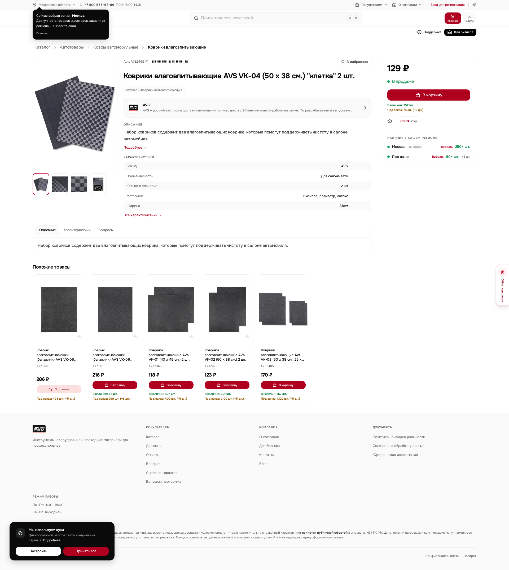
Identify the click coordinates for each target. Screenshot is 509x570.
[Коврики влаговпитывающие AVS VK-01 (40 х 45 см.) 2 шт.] (171, 309)
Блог (263, 463)
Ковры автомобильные (115, 47)
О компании (407, 5)
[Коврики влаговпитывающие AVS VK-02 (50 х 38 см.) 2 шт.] (227, 309)
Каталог (42, 47)
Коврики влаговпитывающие (177, 47)
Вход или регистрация (448, 5)
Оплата (152, 454)
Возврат (153, 463)
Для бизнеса (463, 32)
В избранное (357, 61)
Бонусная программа (163, 481)
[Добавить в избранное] (78, 281)
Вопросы (105, 230)
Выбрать (447, 147)
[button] (170, 62)
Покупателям (371, 5)
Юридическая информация (395, 454)
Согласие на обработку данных (398, 445)
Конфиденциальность (442, 556)
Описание (47, 230)
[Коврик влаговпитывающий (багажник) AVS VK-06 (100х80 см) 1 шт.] (115, 309)
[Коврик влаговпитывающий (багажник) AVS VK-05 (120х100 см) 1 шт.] (59, 309)
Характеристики (77, 230)
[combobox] (273, 18)
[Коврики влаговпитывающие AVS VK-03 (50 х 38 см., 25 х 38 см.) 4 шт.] (283, 309)
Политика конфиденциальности (399, 437)
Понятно (42, 33)
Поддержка (432, 32)
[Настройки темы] (474, 5)
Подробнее (133, 147)
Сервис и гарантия (161, 472)
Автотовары (72, 47)
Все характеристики (140, 215)
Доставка (153, 445)
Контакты (267, 454)
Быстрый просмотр (61, 337)
